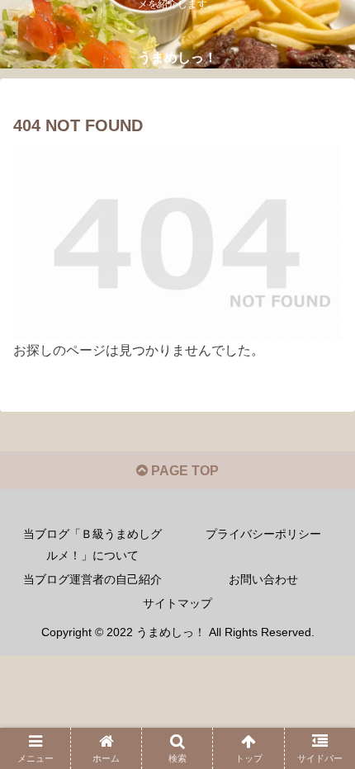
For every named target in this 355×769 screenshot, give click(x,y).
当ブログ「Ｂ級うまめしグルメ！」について (92, 544)
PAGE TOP (183, 471)
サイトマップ (177, 603)
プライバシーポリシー (263, 533)
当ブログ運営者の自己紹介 (92, 579)
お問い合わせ (263, 579)
